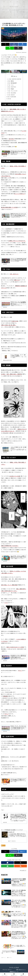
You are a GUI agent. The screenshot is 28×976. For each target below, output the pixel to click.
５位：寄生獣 (11, 89)
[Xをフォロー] (11, 841)
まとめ (9, 98)
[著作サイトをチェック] (9, 841)
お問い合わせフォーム (20, 969)
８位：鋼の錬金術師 (12, 83)
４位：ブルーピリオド (12, 91)
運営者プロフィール (14, 971)
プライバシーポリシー (7, 969)
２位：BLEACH (11, 95)
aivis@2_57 (11, 832)
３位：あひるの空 (12, 93)
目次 (12, 76)
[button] (18, 48)
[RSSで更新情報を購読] (15, 841)
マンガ (4, 845)
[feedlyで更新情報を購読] (13, 841)
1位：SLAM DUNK (12, 96)
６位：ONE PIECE (12, 87)
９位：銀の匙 (11, 81)
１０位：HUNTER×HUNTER (14, 79)
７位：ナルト (11, 85)
